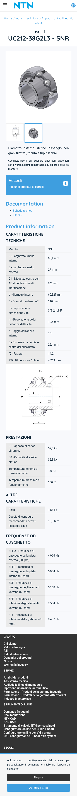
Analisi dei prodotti (16, 677)
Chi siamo (10, 643)
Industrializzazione (16, 654)
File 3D (17, 215)
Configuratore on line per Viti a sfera (27, 732)
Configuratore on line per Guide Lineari (29, 729)
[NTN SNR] (23, 5)
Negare (38, 777)
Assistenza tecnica (16, 681)
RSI (6, 650)
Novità (8, 661)
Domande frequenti (16, 711)
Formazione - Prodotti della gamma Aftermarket (35, 695)
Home (8, 18)
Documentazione (14, 715)
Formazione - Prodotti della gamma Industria (33, 691)
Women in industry (16, 664)
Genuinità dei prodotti (18, 657)
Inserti (38, 23)
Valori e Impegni (14, 647)
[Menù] (5, 5)
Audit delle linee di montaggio (23, 684)
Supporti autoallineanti (57, 18)
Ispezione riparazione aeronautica (26, 688)
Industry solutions (27, 18)
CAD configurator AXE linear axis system (30, 736)
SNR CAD (10, 722)
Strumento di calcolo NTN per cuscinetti (29, 725)
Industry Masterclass (17, 698)
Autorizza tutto (38, 788)
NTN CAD (10, 718)
